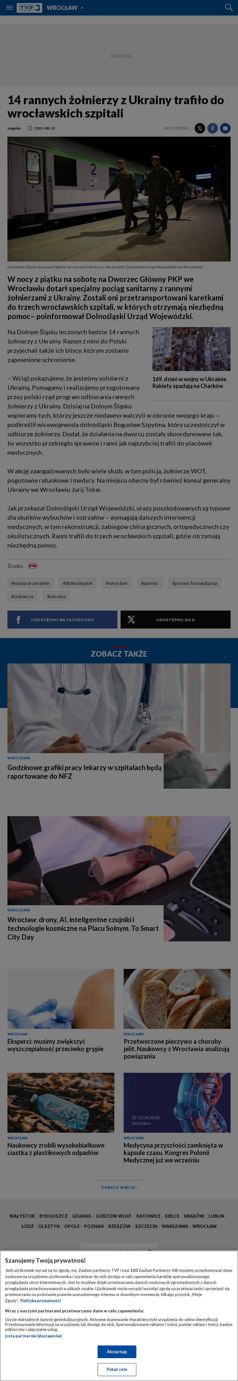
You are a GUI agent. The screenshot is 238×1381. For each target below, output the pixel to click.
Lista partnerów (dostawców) (33, 1335)
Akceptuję (117, 1351)
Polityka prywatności (40, 1300)
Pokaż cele (117, 1369)
